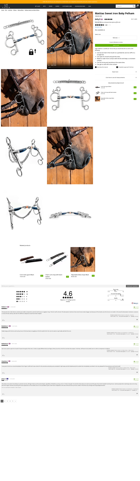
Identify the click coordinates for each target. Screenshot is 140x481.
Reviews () (98, 27)
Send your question (132, 286)
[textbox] (63, 286)
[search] (124, 6)
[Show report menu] (137, 320)
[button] (70, 2)
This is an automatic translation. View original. (11, 387)
